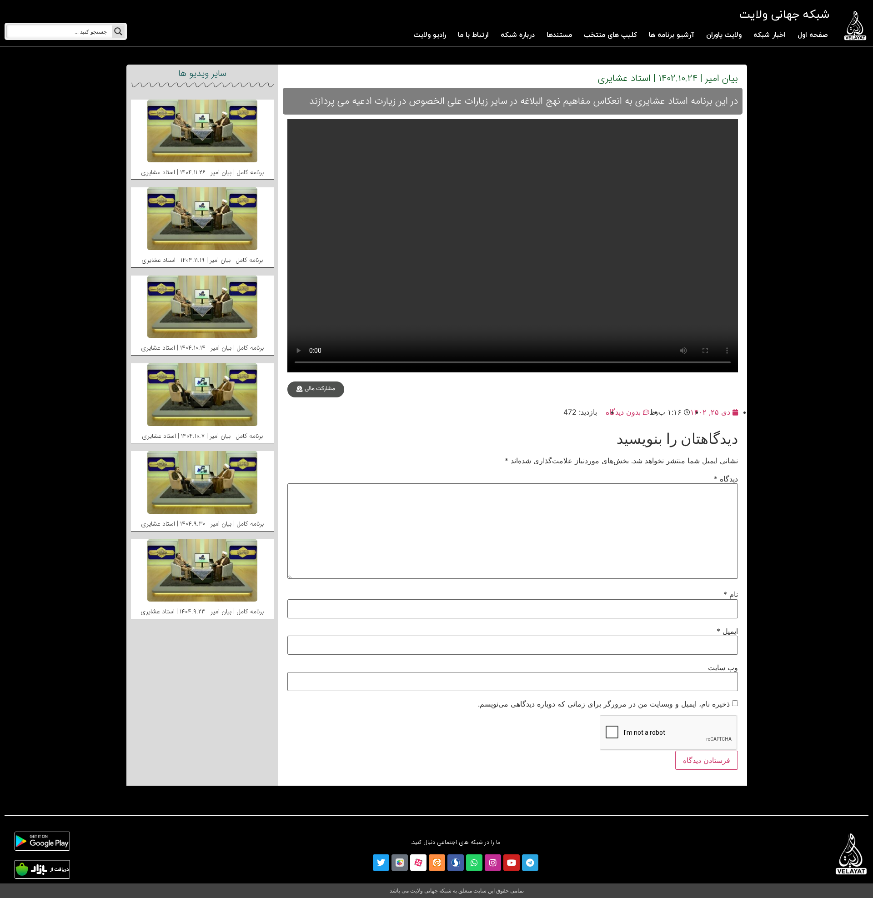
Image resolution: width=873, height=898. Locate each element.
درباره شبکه (518, 35)
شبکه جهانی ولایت (784, 15)
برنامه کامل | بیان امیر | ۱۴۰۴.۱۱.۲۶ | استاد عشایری (202, 172)
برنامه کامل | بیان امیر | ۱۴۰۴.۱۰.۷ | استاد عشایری (202, 436)
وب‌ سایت (723, 667)
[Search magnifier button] (118, 31)
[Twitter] (381, 862)
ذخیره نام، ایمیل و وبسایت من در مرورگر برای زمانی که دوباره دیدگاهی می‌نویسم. (604, 703)
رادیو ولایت (430, 35)
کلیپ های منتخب (610, 35)
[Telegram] (530, 862)
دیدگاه (726, 478)
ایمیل (727, 631)
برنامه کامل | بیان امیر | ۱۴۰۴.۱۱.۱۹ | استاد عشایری (202, 260)
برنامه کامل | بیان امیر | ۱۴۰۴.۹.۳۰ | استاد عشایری (202, 524)
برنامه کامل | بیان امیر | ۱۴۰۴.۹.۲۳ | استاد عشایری (202, 612)
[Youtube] (511, 862)
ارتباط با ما (473, 35)
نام (730, 594)
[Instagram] (493, 862)
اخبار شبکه (769, 35)
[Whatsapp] (474, 862)
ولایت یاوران (724, 35)
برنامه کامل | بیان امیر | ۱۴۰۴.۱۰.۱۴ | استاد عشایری (202, 348)
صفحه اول (813, 35)
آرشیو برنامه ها (671, 35)
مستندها (559, 35)
